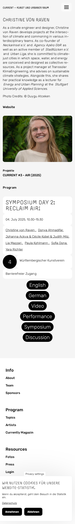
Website (9, 107)
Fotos (10, 457)
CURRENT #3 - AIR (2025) (22, 175)
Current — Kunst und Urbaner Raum (26, 7)
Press (10, 464)
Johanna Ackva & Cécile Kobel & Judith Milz (37, 236)
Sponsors (13, 393)
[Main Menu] (66, 7)
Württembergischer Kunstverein (42, 260)
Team (9, 385)
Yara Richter (14, 249)
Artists (11, 425)
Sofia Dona (59, 243)
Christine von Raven (21, 230)
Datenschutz (9, 503)
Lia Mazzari (14, 243)
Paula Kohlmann (37, 243)
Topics (10, 417)
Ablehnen (33, 511)
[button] (37, 139)
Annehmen (12, 511)
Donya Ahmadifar (50, 230)
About (10, 378)
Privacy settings (34, 474)
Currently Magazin (19, 432)
